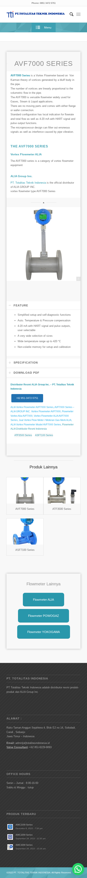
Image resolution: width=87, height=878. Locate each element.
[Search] (69, 14)
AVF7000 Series (24, 508)
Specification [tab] (26, 362)
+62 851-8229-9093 (40, 747)
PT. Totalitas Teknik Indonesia (28, 182)
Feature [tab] (21, 305)
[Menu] (78, 14)
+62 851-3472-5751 (27, 398)
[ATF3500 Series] (62, 490)
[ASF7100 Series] (24, 531)
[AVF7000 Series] (24, 490)
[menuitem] (69, 14)
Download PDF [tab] (26, 372)
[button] (78, 869)
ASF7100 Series (44, 435)
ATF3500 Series (23, 435)
